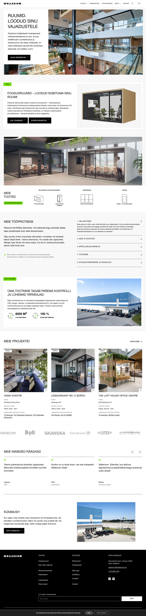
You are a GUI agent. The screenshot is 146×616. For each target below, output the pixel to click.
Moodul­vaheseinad (45, 571)
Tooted (83, 3)
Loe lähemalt (16, 121)
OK (89, 613)
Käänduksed (42, 575)
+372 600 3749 (113, 571)
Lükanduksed (43, 580)
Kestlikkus (76, 575)
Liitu (132, 599)
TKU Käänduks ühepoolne (23, 415)
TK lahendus (8, 415)
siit (79, 613)
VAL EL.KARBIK (66, 415)
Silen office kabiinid (45, 565)
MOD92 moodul (114, 415)
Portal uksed (42, 584)
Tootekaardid (107, 3)
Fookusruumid (43, 561)
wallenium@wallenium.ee (117, 567)
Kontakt (126, 3)
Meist (117, 3)
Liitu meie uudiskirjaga (47, 594)
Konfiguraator (39, 121)
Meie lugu (75, 571)
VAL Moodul (55, 415)
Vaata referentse (18, 58)
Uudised (75, 579)
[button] (139, 3)
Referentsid (94, 3)
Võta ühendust (13, 531)
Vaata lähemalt (101, 613)
